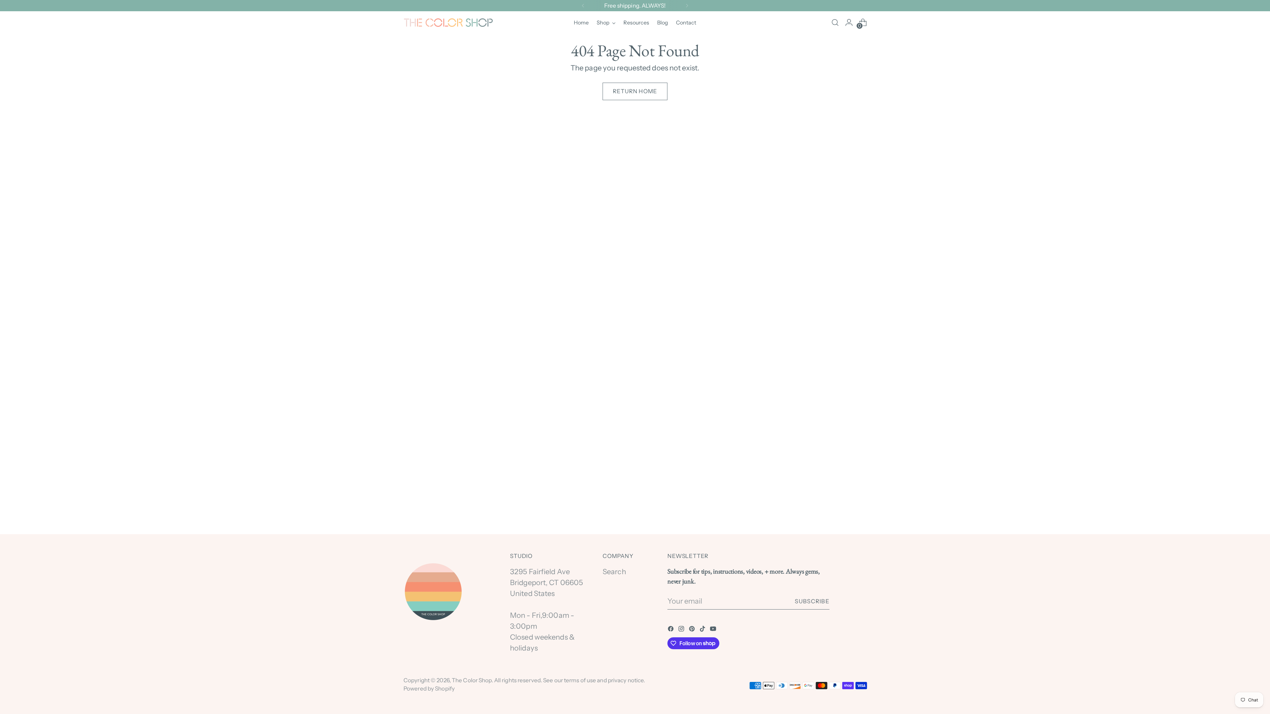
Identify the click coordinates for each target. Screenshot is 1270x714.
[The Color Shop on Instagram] (682, 629)
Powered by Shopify (429, 688)
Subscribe (812, 601)
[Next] (687, 5)
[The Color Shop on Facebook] (671, 629)
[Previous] (583, 5)
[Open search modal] (835, 22)
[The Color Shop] (448, 22)
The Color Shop (472, 680)
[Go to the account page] (849, 22)
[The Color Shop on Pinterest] (693, 629)
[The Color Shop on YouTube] (714, 629)
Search (614, 571)
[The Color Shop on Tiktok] (703, 629)
